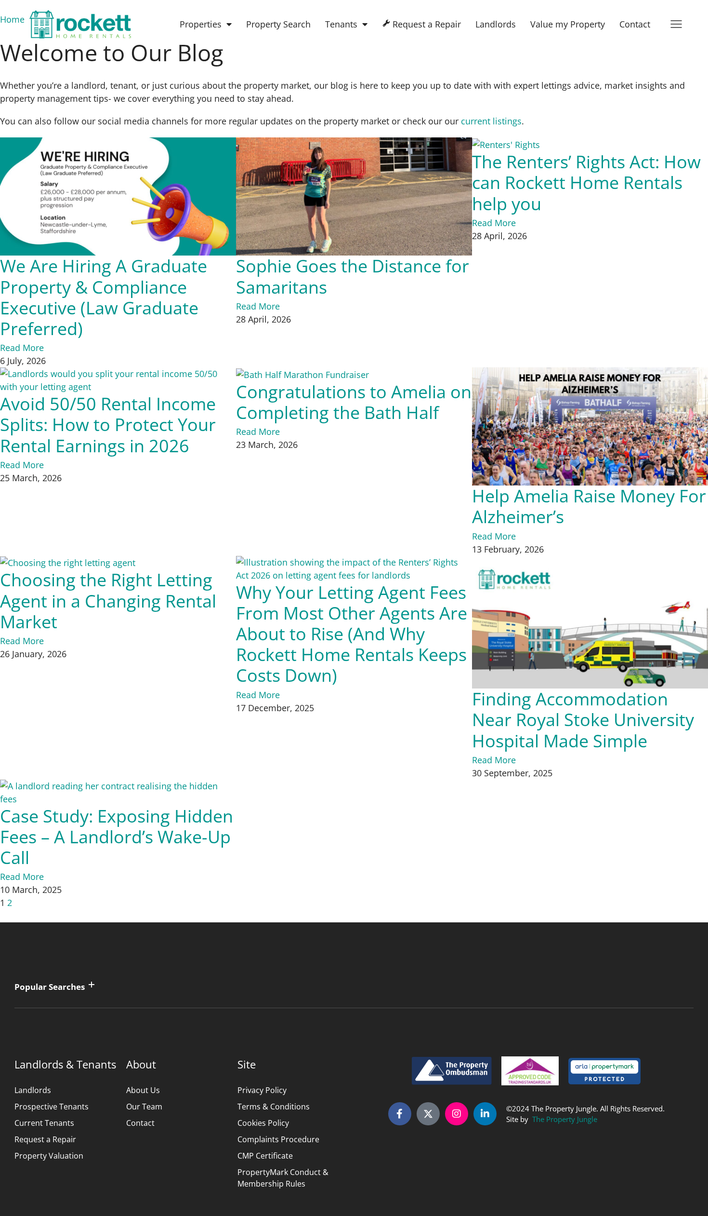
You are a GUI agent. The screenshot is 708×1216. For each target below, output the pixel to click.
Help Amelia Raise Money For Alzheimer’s (589, 506)
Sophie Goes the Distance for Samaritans (352, 276)
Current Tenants (44, 1123)
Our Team (144, 1106)
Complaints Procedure (278, 1139)
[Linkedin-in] (485, 1113)
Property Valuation (48, 1155)
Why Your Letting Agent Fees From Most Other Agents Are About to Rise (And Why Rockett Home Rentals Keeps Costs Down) (351, 634)
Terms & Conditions (273, 1106)
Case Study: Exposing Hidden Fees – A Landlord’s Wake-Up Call (116, 836)
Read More (22, 347)
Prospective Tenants (51, 1106)
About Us (143, 1090)
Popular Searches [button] (49, 986)
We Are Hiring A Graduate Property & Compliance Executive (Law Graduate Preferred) (103, 297)
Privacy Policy (262, 1090)
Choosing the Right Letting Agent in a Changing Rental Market (108, 600)
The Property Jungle (564, 1119)
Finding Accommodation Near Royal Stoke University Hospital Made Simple (583, 719)
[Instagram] (456, 1113)
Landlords (495, 24)
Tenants (341, 24)
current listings (491, 121)
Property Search (278, 24)
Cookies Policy (263, 1123)
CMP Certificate (265, 1155)
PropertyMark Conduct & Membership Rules (282, 1178)
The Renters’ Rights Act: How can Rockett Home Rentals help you (586, 182)
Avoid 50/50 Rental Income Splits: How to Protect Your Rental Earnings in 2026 (108, 424)
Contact (634, 24)
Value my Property (567, 24)
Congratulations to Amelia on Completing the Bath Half (354, 402)
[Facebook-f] (399, 1113)
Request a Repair (45, 1139)
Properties (201, 24)
